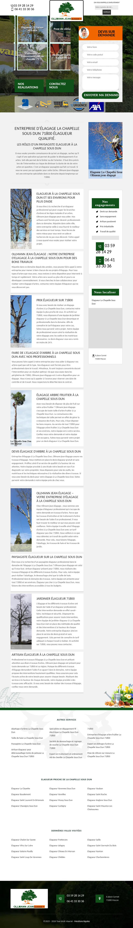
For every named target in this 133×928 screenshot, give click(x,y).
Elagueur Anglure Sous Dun (99, 800)
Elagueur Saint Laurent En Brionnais (27, 800)
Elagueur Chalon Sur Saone (23, 840)
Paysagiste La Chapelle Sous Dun (26, 744)
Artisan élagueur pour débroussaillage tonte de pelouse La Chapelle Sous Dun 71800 (27, 753)
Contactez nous (57, 85)
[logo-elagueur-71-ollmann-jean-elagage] (66, 11)
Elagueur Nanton (95, 851)
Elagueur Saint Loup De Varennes (26, 857)
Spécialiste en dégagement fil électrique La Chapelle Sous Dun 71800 (63, 732)
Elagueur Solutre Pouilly (22, 851)
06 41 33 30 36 (24, 9)
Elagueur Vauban (95, 788)
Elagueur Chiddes (57, 857)
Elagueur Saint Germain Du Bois (101, 846)
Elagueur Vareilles (57, 794)
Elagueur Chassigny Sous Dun (24, 806)
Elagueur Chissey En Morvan (62, 851)
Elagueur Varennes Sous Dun (62, 788)
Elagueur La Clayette (20, 788)
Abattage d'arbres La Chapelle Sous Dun (27, 731)
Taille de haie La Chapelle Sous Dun (27, 738)
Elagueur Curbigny (57, 806)
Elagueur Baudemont (21, 794)
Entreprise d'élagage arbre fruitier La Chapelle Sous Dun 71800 (104, 736)
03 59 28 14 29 (23, 5)
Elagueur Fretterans (58, 840)
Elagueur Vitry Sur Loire (22, 846)
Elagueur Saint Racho (97, 794)
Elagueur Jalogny (57, 846)
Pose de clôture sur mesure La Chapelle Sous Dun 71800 (101, 755)
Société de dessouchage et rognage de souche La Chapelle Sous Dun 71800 (65, 745)
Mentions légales (82, 921)
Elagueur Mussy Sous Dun (61, 800)
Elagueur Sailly (94, 840)
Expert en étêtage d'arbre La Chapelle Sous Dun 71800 (100, 746)
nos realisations (28, 85)
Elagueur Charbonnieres (98, 857)
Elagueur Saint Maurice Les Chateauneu (99, 808)
